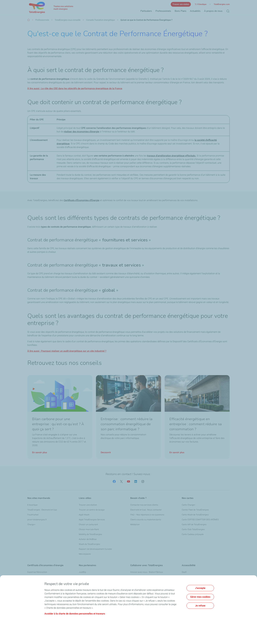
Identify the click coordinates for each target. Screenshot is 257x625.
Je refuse (200, 605)
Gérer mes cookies (200, 596)
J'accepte (200, 588)
